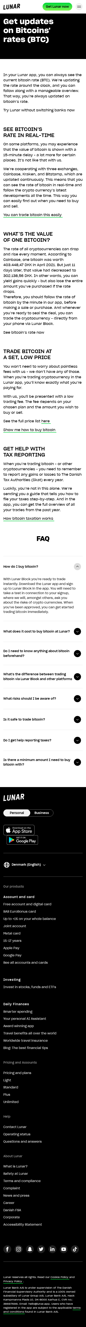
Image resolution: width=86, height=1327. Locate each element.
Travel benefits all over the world (29, 1033)
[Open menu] (79, 6)
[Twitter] (41, 1252)
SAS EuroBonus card (19, 911)
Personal (17, 813)
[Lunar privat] (11, 7)
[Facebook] (7, 1252)
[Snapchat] (30, 1252)
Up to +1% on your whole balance (29, 919)
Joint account (14, 926)
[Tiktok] (75, 1252)
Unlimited (11, 1102)
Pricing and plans (17, 1073)
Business (41, 813)
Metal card (11, 933)
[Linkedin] (52, 1252)
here (45, 421)
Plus (6, 1095)
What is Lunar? (15, 1166)
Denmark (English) (22, 865)
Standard (10, 1087)
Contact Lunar (15, 1127)
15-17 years (12, 941)
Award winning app (18, 1026)
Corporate (11, 1217)
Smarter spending (17, 1012)
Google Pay (12, 955)
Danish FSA (12, 1210)
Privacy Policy (12, 1281)
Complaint (11, 1188)
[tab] (43, 566)
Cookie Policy (59, 1277)
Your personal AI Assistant (24, 1019)
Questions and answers (22, 1141)
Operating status (16, 1134)
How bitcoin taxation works (28, 518)
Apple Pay (11, 948)
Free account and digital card (27, 904)
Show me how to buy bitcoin (29, 430)
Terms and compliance (22, 1181)
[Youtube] (64, 1252)
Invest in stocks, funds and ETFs (29, 987)
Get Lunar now (57, 7)
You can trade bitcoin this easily (32, 215)
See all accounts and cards (25, 963)
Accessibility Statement (22, 1224)
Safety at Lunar (15, 1174)
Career (8, 1203)
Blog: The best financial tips (25, 1048)
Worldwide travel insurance (25, 1041)
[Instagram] (19, 1252)
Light (7, 1080)
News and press (16, 1195)
